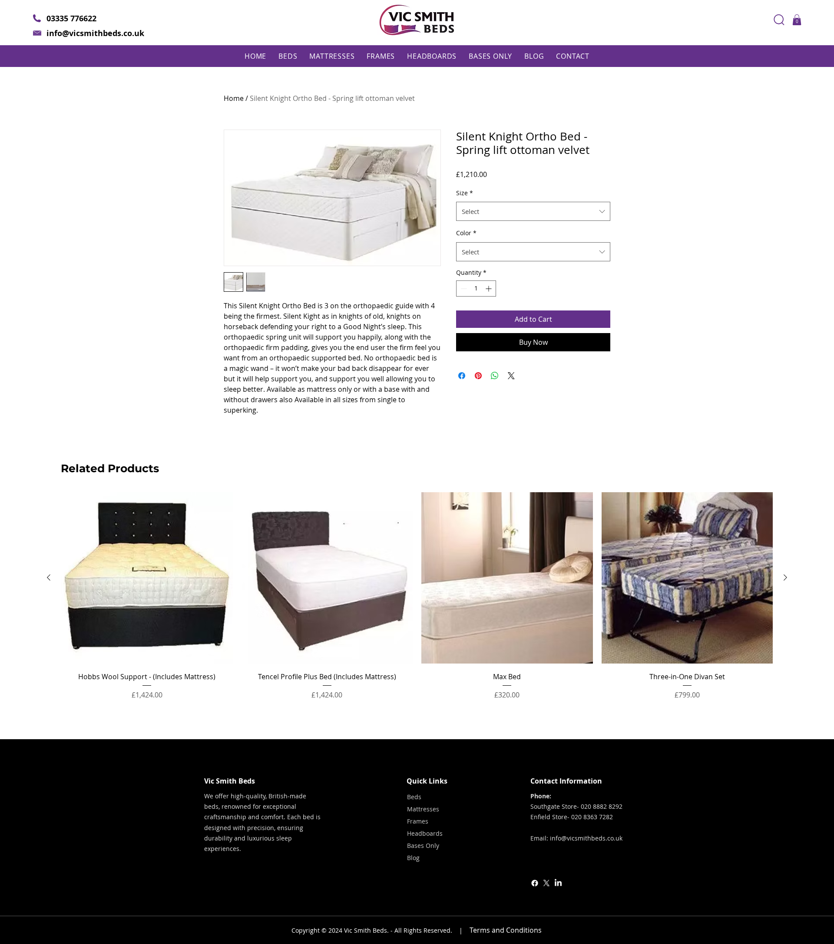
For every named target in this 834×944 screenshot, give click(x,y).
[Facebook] (534, 883)
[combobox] (533, 211)
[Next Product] (785, 577)
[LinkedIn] (558, 883)
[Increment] (489, 288)
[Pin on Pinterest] (478, 375)
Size (464, 193)
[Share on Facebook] (462, 375)
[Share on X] (511, 375)
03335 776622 (71, 18)
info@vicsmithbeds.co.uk (95, 33)
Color (466, 233)
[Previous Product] (48, 577)
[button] (796, 19)
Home (234, 98)
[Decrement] (462, 288)
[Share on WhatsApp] (495, 375)
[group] (417, 602)
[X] (546, 883)
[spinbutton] (476, 288)
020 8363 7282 (592, 817)
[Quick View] (147, 578)
